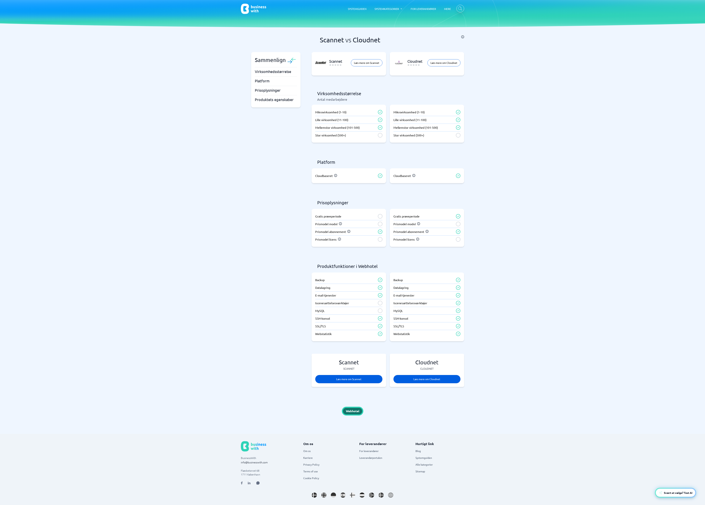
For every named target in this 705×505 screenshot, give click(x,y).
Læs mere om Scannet (366, 62)
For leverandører (369, 451)
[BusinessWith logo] (253, 9)
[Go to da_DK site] (314, 495)
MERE (447, 8)
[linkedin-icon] (249, 483)
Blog (418, 451)
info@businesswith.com (254, 462)
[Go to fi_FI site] (352, 495)
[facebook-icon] (242, 483)
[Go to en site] (390, 495)
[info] (462, 36)
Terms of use (310, 471)
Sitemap (420, 471)
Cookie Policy (311, 478)
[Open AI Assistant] (258, 483)
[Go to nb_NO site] (371, 495)
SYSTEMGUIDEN (357, 8)
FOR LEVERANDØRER (423, 8)
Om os (307, 451)
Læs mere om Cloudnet (444, 62)
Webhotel (352, 411)
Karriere (308, 457)
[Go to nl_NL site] (362, 495)
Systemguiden (423, 457)
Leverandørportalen (370, 457)
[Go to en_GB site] (323, 495)
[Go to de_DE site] (333, 495)
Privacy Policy (311, 464)
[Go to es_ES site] (343, 495)
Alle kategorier (424, 464)
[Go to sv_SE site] (381, 495)
